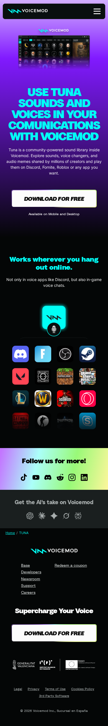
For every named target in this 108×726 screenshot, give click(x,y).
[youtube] (36, 477)
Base (25, 565)
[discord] (48, 477)
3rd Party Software (54, 696)
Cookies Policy (82, 689)
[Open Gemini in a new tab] (54, 516)
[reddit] (60, 477)
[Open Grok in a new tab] (66, 516)
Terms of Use (55, 689)
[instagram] (72, 477)
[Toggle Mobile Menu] (97, 11)
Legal (18, 689)
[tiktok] (24, 477)
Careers (28, 592)
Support (28, 585)
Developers (31, 571)
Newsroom (30, 578)
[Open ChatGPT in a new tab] (30, 516)
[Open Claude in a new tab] (42, 516)
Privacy (33, 689)
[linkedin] (84, 477)
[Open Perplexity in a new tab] (78, 516)
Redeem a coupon (71, 565)
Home (10, 533)
